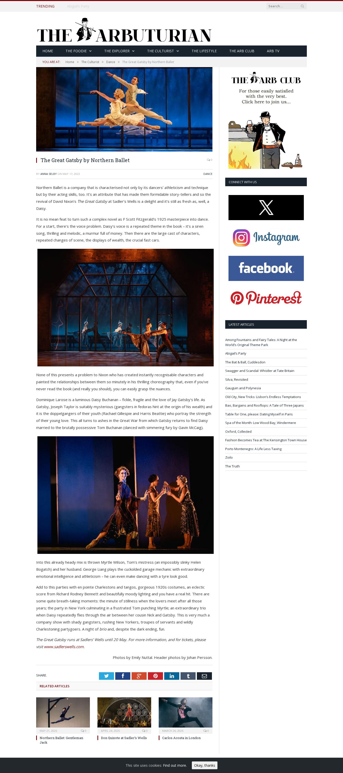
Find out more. (175, 765)
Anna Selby (48, 174)
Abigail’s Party (78, 6)
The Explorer (117, 51)
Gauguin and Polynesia (243, 388)
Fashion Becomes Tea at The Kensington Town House (266, 440)
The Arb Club (241, 51)
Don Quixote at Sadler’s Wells (124, 738)
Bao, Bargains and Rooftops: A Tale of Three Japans (264, 405)
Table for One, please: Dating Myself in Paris (259, 414)
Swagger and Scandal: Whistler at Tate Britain (259, 370)
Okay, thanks (204, 765)
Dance (207, 174)
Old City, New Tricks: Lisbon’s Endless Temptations (263, 397)
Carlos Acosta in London (181, 738)
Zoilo (229, 457)
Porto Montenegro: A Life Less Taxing (253, 449)
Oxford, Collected (238, 431)
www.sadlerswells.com (64, 646)
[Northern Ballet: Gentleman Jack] (63, 715)
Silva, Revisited (236, 379)
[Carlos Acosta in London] (185, 715)
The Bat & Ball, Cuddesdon (245, 362)
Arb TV (273, 51)
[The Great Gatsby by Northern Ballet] (124, 150)
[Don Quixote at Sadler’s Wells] (124, 715)
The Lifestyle (204, 51)
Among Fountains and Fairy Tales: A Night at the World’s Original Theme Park (261, 342)
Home (47, 51)
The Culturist (160, 51)
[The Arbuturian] (124, 28)
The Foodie (76, 51)
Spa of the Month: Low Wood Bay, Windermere (260, 422)
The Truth (232, 466)
